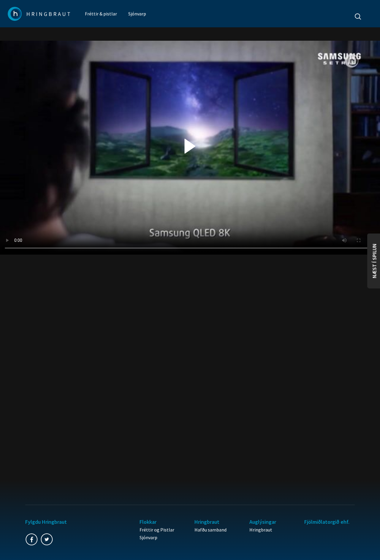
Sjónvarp (137, 14)
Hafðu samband (210, 530)
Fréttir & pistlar (101, 14)
